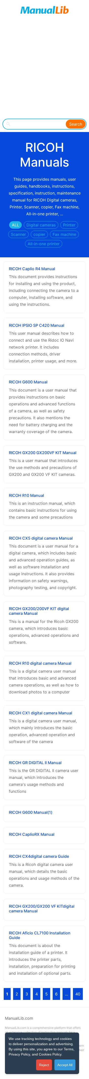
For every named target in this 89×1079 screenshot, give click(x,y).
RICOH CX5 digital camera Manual (41, 538)
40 (77, 993)
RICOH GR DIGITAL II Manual (35, 762)
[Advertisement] (44, 69)
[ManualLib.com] (44, 9)
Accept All (64, 1065)
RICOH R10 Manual (26, 495)
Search (75, 124)
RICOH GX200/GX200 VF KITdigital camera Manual (41, 908)
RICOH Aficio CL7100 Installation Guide (39, 935)
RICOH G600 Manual (28, 381)
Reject (44, 1065)
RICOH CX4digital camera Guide (39, 856)
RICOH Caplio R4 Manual (32, 268)
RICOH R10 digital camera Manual (40, 663)
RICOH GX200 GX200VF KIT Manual (42, 452)
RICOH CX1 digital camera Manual (40, 712)
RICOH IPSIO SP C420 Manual (36, 325)
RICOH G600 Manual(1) (30, 812)
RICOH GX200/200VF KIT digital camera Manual (39, 611)
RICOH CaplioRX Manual (31, 834)
